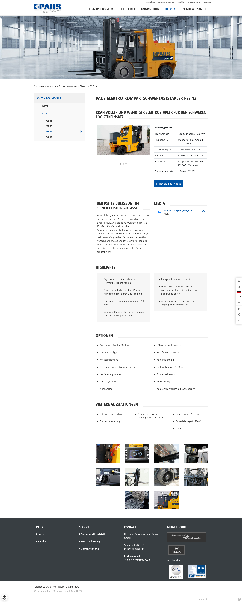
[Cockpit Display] (137, 453)
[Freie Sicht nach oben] (166, 453)
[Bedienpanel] (108, 477)
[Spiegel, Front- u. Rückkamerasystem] (196, 453)
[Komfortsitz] (137, 500)
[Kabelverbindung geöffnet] (108, 453)
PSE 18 (48, 120)
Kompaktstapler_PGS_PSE (177, 210)
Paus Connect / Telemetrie (190, 413)
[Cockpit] (196, 477)
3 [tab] (126, 164)
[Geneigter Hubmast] (137, 477)
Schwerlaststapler (49, 97)
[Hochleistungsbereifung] (166, 477)
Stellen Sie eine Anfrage (168, 183)
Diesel (46, 106)
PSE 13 (48, 131)
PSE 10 (48, 136)
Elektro (47, 113)
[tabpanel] (123, 143)
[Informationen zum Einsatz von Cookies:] (4, 597)
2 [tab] (123, 164)
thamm (202, 599)
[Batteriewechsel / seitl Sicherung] (166, 500)
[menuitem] (102, 9)
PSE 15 (48, 126)
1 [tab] (120, 164)
